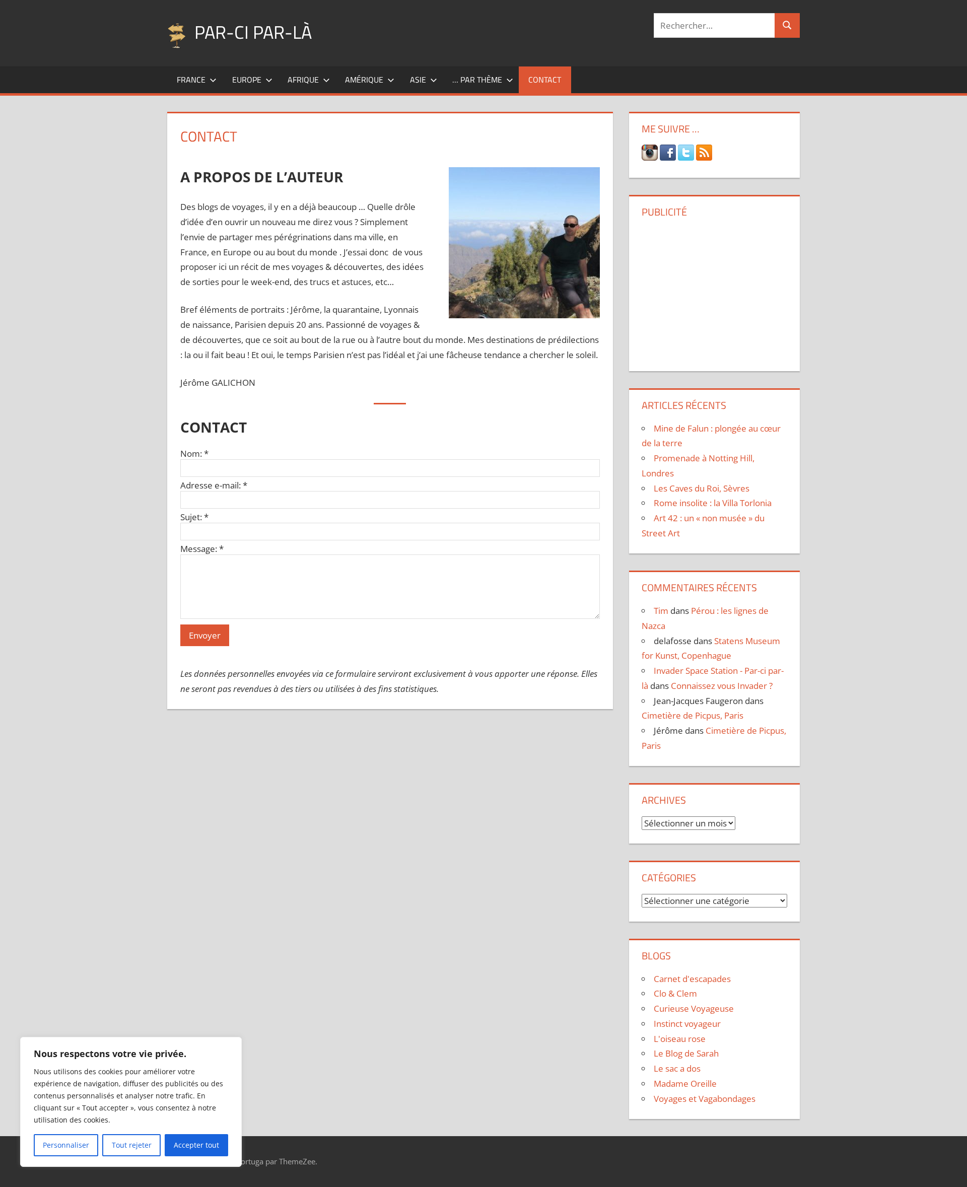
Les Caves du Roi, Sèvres (701, 488)
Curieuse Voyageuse (694, 1008)
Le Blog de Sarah (686, 1053)
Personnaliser (66, 1145)
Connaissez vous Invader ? (722, 685)
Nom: (194, 453)
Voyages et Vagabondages (704, 1098)
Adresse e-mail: (213, 485)
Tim (661, 610)
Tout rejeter (132, 1145)
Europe (246, 80)
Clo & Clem (675, 993)
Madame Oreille (685, 1083)
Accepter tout (196, 1145)
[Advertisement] (714, 291)
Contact (544, 80)
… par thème (477, 80)
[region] (131, 1102)
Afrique (303, 80)
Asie (418, 80)
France (191, 80)
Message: (202, 548)
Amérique (364, 80)
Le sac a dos (677, 1068)
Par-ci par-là (253, 32)
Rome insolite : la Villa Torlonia (713, 503)
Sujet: (194, 517)
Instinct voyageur (687, 1023)
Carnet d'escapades (692, 979)
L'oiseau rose (680, 1038)
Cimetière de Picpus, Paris (692, 715)
